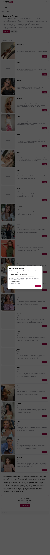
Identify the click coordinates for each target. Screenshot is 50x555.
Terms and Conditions (21, 276)
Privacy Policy (31, 276)
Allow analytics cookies (15, 281)
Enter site (38, 286)
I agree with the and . (22, 276)
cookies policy (17, 283)
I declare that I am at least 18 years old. (19, 274)
